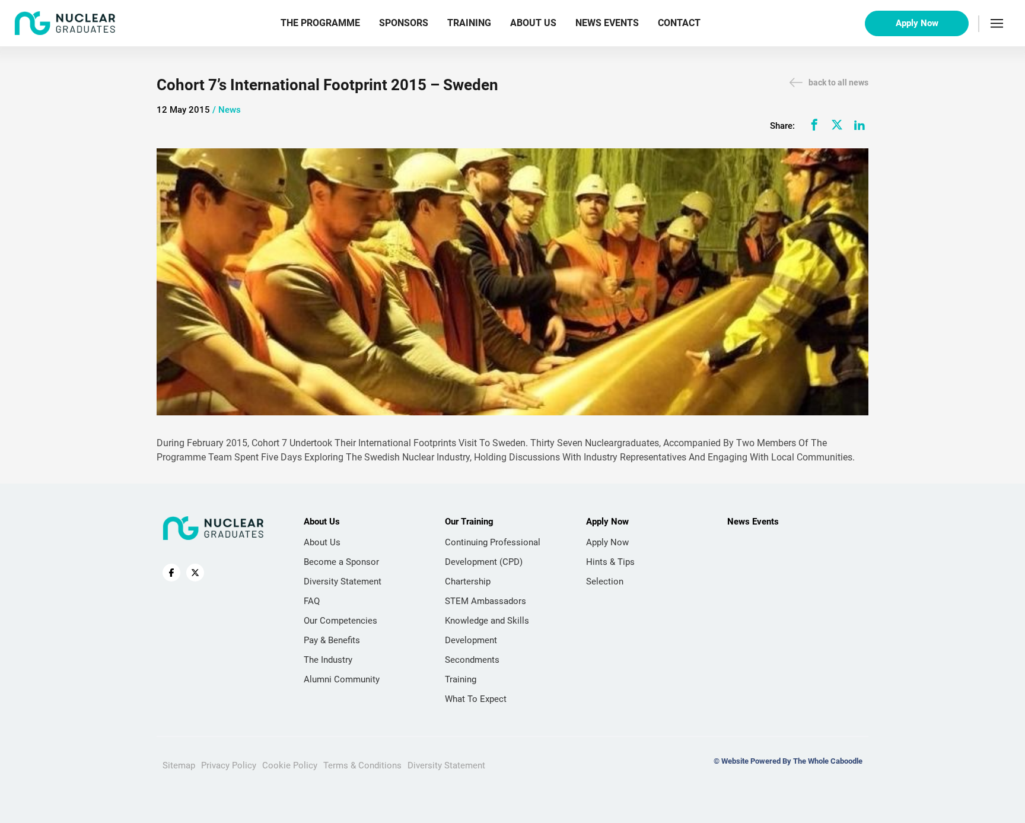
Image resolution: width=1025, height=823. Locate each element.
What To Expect (476, 699)
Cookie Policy (289, 765)
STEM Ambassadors (485, 601)
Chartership (468, 581)
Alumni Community (342, 679)
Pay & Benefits (332, 640)
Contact (679, 22)
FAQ (312, 601)
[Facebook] (814, 125)
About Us (533, 22)
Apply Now (917, 23)
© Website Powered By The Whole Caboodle (788, 761)
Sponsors (403, 22)
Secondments (472, 659)
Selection (604, 581)
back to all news (838, 82)
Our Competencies (340, 620)
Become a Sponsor (341, 562)
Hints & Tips (610, 562)
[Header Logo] (65, 23)
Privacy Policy (228, 765)
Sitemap (179, 765)
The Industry (328, 659)
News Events (607, 22)
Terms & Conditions (362, 765)
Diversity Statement (342, 581)
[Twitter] (837, 125)
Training (469, 22)
